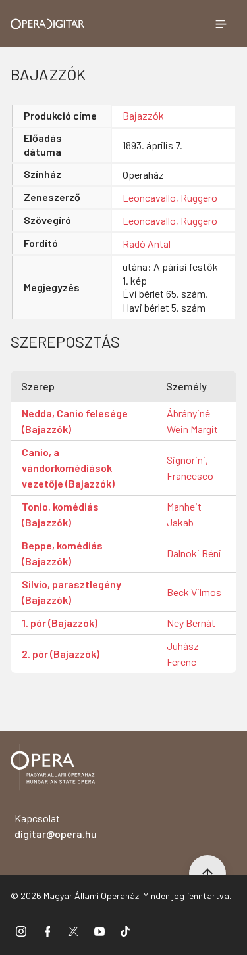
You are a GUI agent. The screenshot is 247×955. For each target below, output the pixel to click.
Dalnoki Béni (194, 553)
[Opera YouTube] (99, 931)
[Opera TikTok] (125, 931)
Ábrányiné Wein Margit (192, 421)
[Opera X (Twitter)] (73, 931)
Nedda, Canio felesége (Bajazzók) (75, 421)
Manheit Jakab (184, 514)
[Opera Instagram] (21, 931)
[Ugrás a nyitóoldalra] (48, 24)
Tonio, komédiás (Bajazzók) (60, 514)
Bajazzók (143, 115)
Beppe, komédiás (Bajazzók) (62, 553)
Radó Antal (147, 243)
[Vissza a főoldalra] (53, 769)
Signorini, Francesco (190, 468)
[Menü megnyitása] (220, 23)
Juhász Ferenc (183, 654)
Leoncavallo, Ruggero (170, 197)
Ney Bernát (191, 623)
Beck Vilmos (194, 592)
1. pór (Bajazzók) (59, 623)
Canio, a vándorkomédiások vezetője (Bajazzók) (68, 468)
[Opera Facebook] (47, 931)
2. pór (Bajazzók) (60, 653)
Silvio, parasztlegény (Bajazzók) (71, 592)
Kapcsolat (55, 826)
